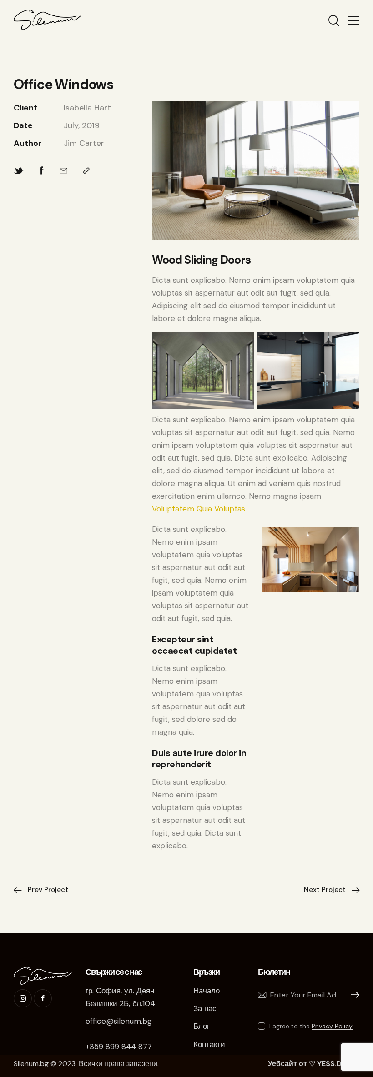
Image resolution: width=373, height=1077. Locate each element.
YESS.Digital (338, 1063)
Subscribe (352, 995)
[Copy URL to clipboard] (86, 170)
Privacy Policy (332, 1026)
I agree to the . (311, 1026)
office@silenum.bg (119, 1021)
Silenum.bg (31, 1063)
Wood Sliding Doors (201, 259)
